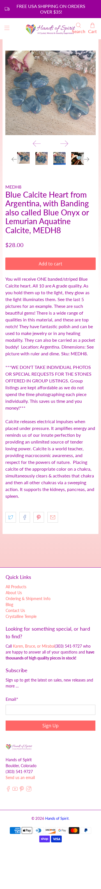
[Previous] (37, 143)
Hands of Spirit (57, 818)
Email (12, 699)
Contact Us (15, 610)
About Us (14, 592)
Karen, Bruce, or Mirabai (34, 646)
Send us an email (20, 777)
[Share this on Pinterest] (38, 517)
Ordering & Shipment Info (28, 598)
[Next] (64, 143)
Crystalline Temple (21, 616)
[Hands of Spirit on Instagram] (28, 790)
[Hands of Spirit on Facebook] (8, 790)
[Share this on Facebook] (24, 517)
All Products (16, 586)
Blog (9, 604)
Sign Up (50, 726)
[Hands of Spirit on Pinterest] (21, 790)
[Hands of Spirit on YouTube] (15, 790)
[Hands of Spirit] (50, 28)
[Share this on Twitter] (10, 517)
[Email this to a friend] (52, 517)
